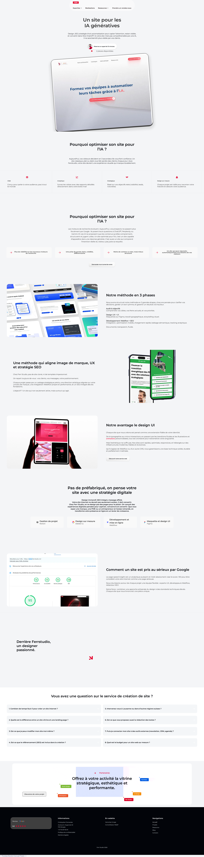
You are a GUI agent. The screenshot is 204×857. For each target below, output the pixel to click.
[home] (75, 2)
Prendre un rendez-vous (121, 8)
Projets (154, 825)
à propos (155, 833)
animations (110, 439)
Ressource (155, 827)
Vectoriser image (110, 822)
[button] (77, 8)
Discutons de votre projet (34, 794)
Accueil (154, 822)
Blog (153, 830)
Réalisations (90, 8)
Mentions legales (63, 835)
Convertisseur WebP (111, 825)
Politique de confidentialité (66, 832)
